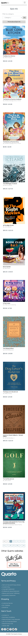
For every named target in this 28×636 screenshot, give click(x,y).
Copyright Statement (8, 589)
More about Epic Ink (14, 21)
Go (24, 17)
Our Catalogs (6, 605)
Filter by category (8, 14)
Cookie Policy (6, 587)
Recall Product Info (7, 623)
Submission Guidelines (8, 617)
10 (18, 545)
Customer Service (7, 603)
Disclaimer (5, 607)
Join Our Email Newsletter (9, 621)
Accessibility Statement (8, 595)
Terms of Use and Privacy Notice (11, 585)
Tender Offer (5, 625)
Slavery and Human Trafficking (10, 593)
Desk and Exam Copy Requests (11, 619)
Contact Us (5, 615)
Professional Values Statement (10, 591)
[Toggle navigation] (24, 2)
